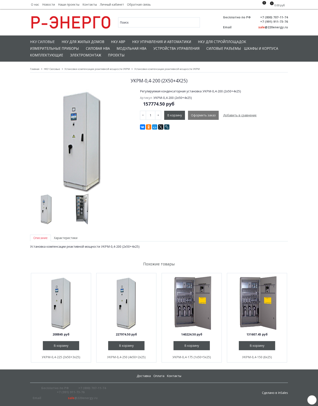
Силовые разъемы (223, 48)
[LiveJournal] (166, 127)
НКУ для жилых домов (83, 42)
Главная (34, 69)
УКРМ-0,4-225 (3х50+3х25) (61, 357)
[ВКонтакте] (142, 127)
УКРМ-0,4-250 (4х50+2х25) (126, 357)
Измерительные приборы (54, 48)
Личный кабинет (112, 4)
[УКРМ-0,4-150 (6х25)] (257, 303)
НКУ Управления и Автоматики (161, 42)
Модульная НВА (131, 48)
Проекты (116, 55)
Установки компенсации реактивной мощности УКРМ (97, 69)
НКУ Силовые (42, 42)
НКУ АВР (118, 42)
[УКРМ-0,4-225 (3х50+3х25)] (61, 303)
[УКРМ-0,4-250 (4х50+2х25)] (126, 303)
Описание (40, 238)
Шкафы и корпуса (261, 48)
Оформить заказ (203, 115)
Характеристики (65, 238)
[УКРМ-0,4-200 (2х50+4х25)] (82, 141)
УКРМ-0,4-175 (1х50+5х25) (191, 357)
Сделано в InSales (275, 392)
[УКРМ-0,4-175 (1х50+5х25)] (191, 303)
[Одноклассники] (148, 127)
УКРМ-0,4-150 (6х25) (257, 357)
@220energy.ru (273, 27)
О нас (35, 4)
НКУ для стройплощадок (222, 42)
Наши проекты (68, 4)
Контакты (89, 4)
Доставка (144, 376)
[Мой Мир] (154, 127)
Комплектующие (46, 55)
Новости (48, 4)
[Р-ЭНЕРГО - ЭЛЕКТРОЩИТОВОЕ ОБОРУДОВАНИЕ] (71, 21)
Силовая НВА (98, 48)
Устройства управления (176, 48)
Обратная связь (139, 4)
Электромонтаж (85, 55)
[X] (160, 127)
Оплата (158, 376)
